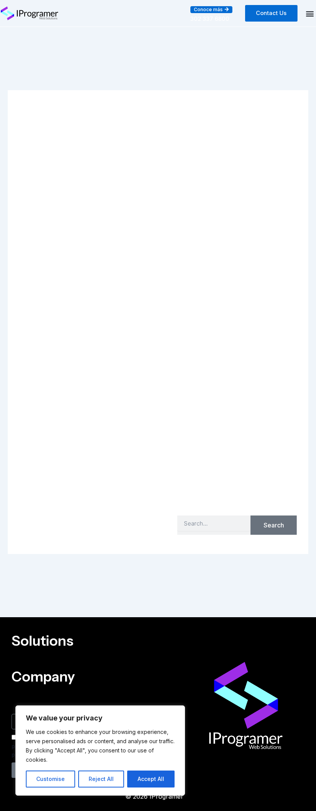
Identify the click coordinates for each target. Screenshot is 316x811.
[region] (100, 750)
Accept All (151, 779)
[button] (211, 9)
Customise (50, 779)
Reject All (101, 779)
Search (274, 525)
